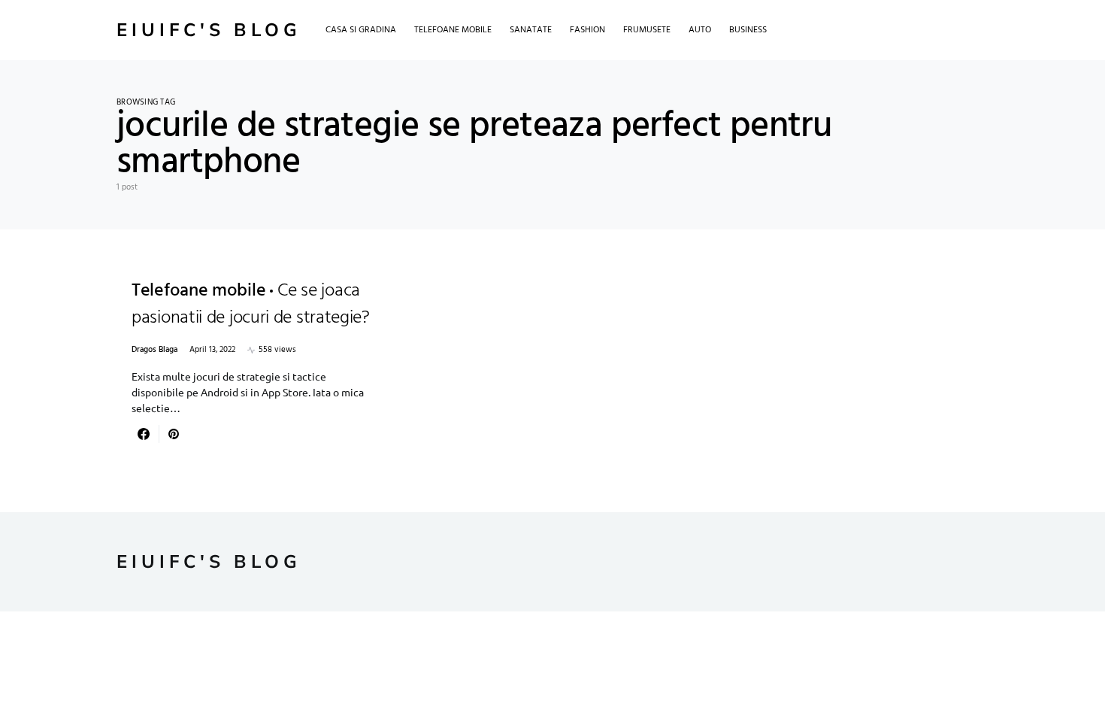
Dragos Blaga (154, 350)
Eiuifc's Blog (209, 30)
